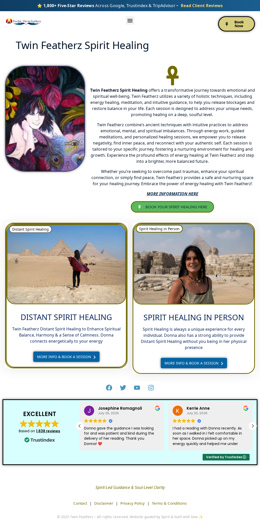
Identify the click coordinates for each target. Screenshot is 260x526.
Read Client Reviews (202, 5)
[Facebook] (109, 387)
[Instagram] (151, 387)
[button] (130, 20)
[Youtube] (137, 387)
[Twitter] (123, 387)
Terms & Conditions (169, 503)
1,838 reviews (48, 431)
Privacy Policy (132, 503)
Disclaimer (103, 503)
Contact (80, 503)
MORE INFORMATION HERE (172, 194)
